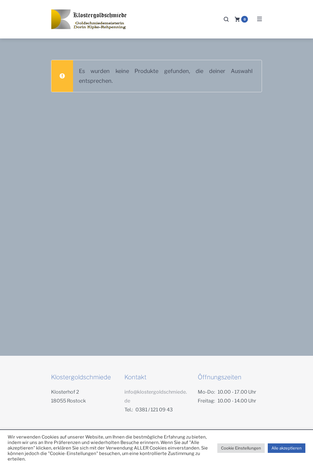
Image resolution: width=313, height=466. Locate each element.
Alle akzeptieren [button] (286, 448)
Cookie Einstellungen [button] (241, 448)
